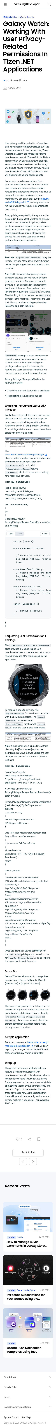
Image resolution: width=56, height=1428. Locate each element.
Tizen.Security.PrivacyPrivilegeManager (24, 454)
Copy (44, 533)
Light (11, 533)
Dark (19, 533)
